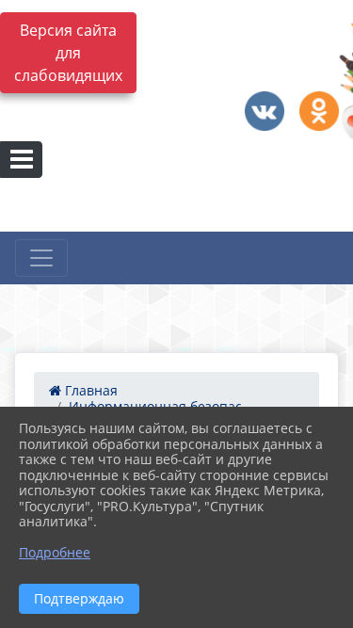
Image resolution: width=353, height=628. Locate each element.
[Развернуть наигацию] (41, 258)
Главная (89, 390)
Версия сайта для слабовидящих (68, 53)
